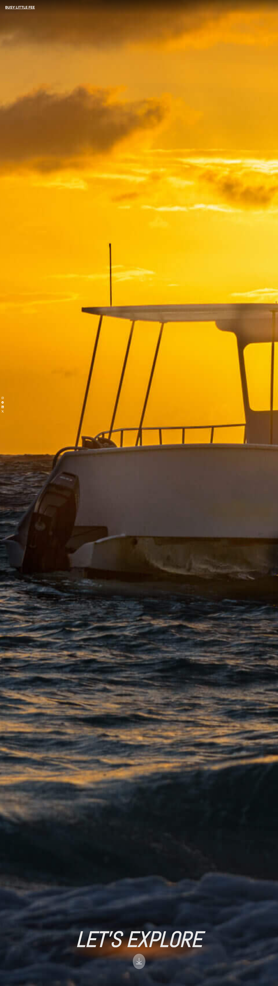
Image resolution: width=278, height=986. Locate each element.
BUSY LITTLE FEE (20, 7)
